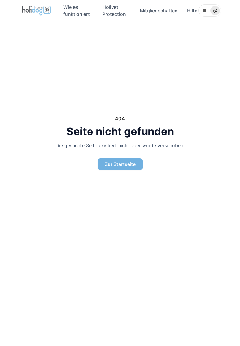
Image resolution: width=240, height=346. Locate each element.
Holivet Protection (114, 10)
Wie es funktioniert (76, 10)
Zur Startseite (120, 164)
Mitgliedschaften (159, 10)
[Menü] (209, 10)
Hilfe (192, 10)
